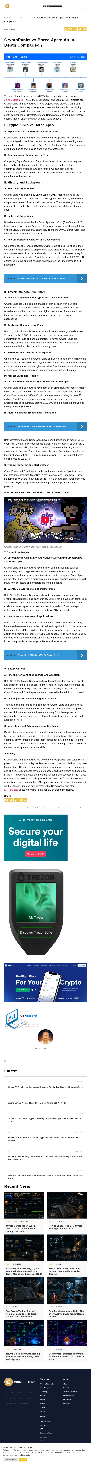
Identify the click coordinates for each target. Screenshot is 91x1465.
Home (7, 17)
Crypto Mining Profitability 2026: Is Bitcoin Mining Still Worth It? (37, 1103)
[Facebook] (66, 29)
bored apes (26, 807)
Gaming (42, 1403)
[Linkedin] (75, 29)
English (48, 6)
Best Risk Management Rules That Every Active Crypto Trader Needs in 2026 (66, 1314)
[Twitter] (70, 29)
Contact (66, 1388)
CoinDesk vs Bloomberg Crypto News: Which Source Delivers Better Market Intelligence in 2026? (24, 1271)
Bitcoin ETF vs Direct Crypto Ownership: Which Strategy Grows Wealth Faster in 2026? (45, 1120)
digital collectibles (13, 100)
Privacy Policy (68, 1396)
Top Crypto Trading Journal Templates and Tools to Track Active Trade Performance (21, 1314)
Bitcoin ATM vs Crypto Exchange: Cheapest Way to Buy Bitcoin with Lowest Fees (45, 1087)
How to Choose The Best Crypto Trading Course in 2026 (65, 1227)
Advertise (66, 1403)
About (65, 1384)
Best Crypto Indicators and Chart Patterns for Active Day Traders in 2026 (66, 1357)
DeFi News (22, 1393)
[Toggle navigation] (83, 6)
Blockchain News (11, 1398)
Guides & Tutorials (11, 1403)
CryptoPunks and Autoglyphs (53, 807)
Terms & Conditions (70, 1392)
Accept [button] (23, 1460)
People (42, 1399)
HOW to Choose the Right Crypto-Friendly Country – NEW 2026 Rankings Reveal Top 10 (45, 1176)
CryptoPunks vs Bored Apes (74, 807)
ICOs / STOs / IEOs (47, 1384)
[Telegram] (80, 29)
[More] (84, 29)
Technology (44, 1392)
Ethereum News (10, 1393)
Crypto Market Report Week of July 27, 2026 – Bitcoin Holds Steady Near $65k (21, 1229)
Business (43, 1411)
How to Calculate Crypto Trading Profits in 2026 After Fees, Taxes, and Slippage (23, 1357)
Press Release (24, 1403)
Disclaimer (67, 1399)
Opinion (42, 1407)
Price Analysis (45, 1388)
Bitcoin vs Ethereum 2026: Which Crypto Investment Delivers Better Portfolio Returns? (43, 1139)
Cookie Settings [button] (10, 1460)
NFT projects (11, 789)
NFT (22, 17)
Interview (43, 1396)
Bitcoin (21, 1398)
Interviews (43, 1437)
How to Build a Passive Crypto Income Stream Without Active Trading (64, 1271)
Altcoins (29, 1398)
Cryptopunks (37, 807)
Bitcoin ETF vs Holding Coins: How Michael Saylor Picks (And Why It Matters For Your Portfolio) (45, 1158)
